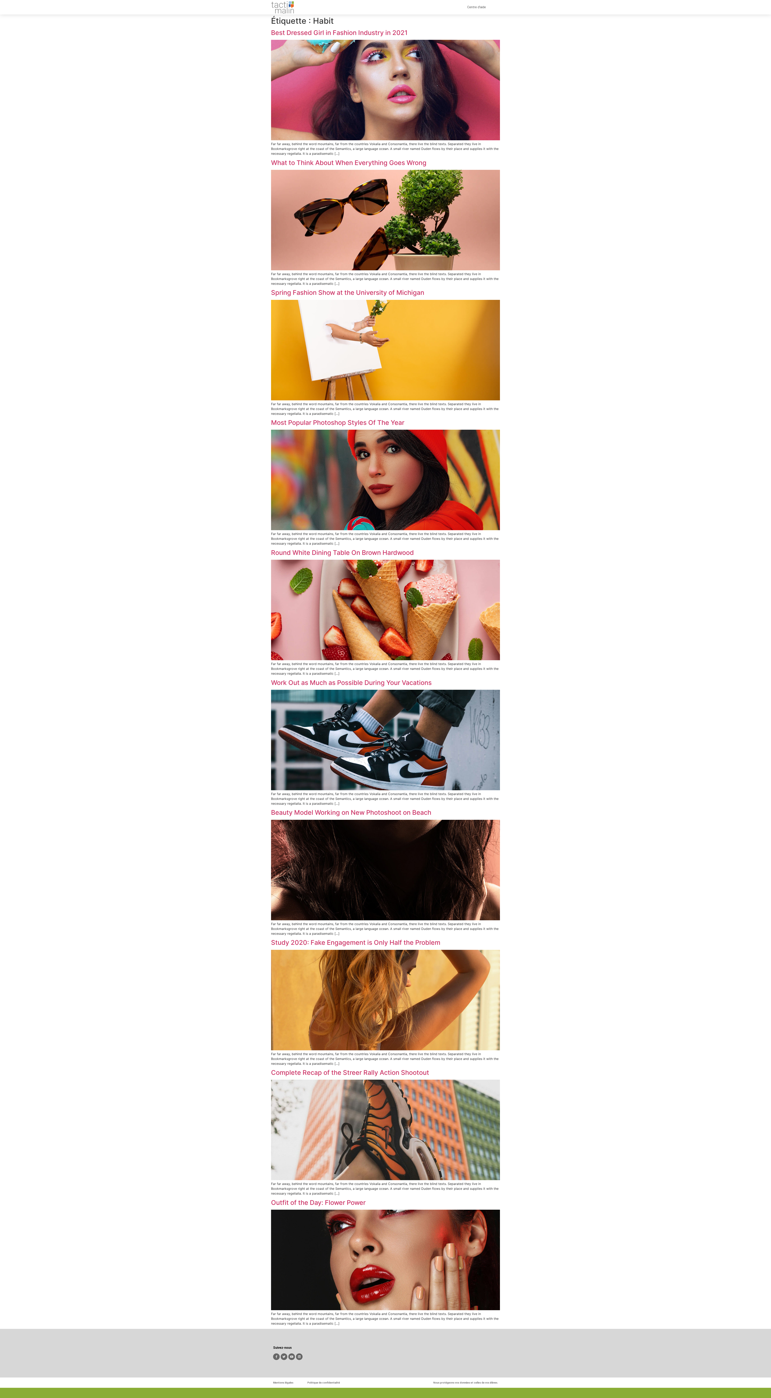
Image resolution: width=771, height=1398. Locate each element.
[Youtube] (291, 1356)
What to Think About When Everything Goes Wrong (348, 163)
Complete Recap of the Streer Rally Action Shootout (350, 1072)
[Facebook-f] (276, 1356)
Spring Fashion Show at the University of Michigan (347, 292)
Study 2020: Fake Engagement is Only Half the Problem (355, 942)
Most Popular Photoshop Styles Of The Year (337, 422)
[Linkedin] (299, 1356)
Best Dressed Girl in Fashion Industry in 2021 (339, 33)
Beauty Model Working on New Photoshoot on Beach (351, 812)
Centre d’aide (476, 7)
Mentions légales (283, 1382)
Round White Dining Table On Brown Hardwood (342, 553)
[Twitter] (284, 1356)
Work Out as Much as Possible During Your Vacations (351, 683)
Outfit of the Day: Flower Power (318, 1202)
